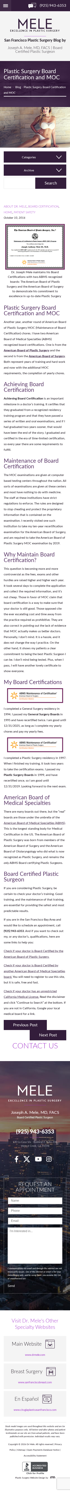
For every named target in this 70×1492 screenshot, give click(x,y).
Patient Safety (24, 212)
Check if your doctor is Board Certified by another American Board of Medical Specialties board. (34, 971)
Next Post (48, 1035)
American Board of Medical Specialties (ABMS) (34, 823)
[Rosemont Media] (52, 1478)
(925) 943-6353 (35, 1132)
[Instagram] (50, 1160)
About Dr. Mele (15, 206)
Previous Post (25, 1025)
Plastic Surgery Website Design (30, 1478)
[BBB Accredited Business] (35, 1468)
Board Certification (43, 206)
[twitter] (28, 1160)
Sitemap (21, 1450)
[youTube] (40, 1160)
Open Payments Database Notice (43, 1450)
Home (7, 87)
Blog (18, 87)
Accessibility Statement (35, 1456)
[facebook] (18, 1160)
